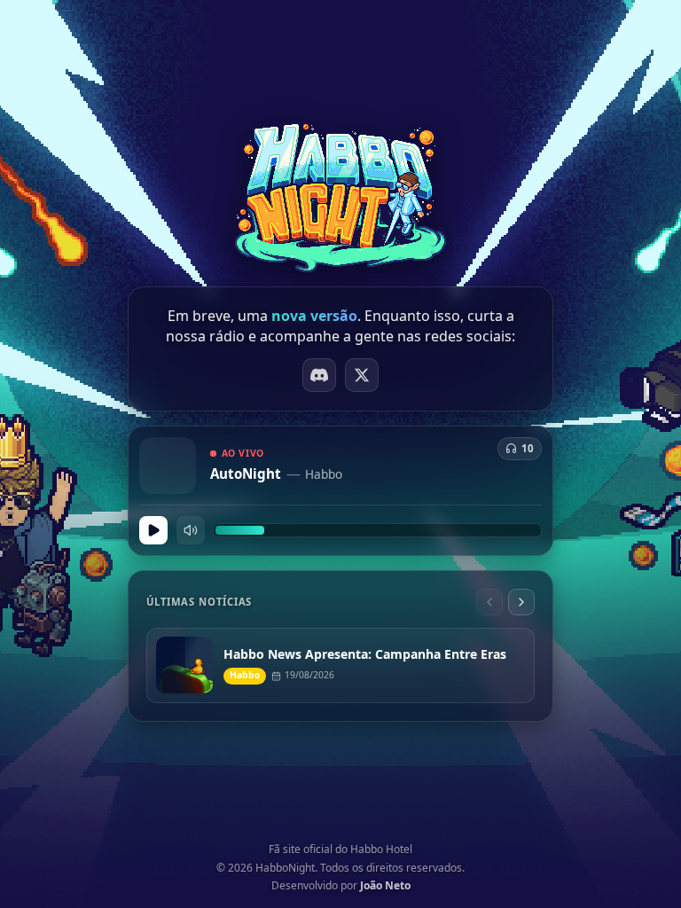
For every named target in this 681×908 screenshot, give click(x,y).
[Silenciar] (190, 530)
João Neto (385, 885)
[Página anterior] (489, 602)
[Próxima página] (521, 602)
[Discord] (319, 375)
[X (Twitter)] (362, 375)
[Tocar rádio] (153, 530)
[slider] (377, 530)
